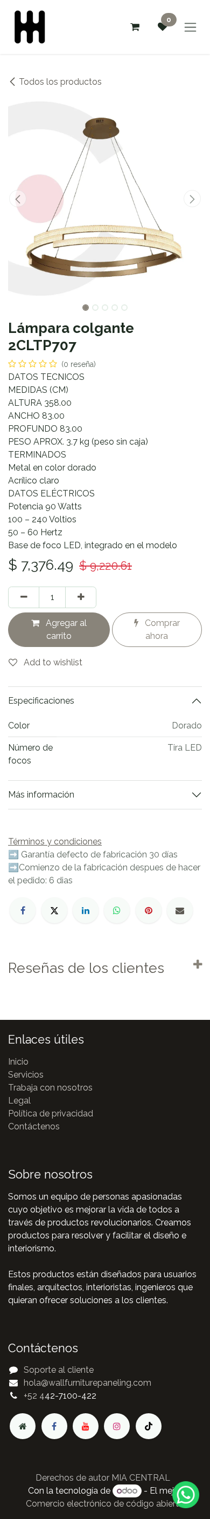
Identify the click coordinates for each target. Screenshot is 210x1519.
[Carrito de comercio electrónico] (134, 27)
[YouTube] (86, 1426)
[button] (17, 198)
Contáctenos (34, 1126)
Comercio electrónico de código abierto (105, 1503)
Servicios (26, 1075)
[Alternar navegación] (190, 27)
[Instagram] (117, 1426)
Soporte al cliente (59, 1370)
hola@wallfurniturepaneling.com (87, 1383)
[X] (54, 910)
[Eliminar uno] (23, 597)
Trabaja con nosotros (50, 1087)
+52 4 (34, 1396)
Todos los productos (60, 82)
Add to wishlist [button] (52, 662)
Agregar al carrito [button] (65, 629)
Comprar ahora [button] (161, 629)
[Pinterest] (149, 910)
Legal (19, 1100)
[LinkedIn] (86, 910)
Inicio (18, 1062)
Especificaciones (41, 701)
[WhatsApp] (117, 910)
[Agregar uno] (80, 597)
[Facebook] (23, 910)
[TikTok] (149, 1426)
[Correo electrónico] (180, 910)
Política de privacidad (50, 1113)
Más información (41, 794)
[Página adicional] (23, 1426)
